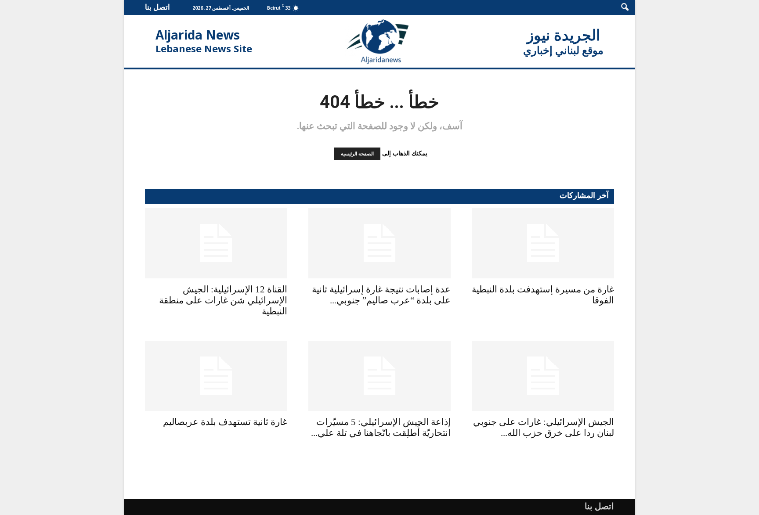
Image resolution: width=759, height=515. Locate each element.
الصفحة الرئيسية (357, 153)
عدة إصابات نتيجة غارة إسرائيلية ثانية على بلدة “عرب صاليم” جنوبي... (381, 295)
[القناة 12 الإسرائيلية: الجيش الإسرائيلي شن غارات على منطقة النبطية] (216, 243)
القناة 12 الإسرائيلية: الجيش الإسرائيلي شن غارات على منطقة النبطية (223, 300)
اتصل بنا (157, 7)
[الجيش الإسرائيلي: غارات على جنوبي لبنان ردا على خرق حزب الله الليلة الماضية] (543, 376)
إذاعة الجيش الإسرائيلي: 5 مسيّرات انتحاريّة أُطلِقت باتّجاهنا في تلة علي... (381, 427)
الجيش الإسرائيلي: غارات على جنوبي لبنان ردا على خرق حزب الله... (543, 427)
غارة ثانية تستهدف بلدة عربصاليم (225, 422)
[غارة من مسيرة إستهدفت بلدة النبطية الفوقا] (543, 243)
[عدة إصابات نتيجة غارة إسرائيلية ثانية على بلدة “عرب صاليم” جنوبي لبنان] (379, 243)
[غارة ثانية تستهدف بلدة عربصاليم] (216, 376)
